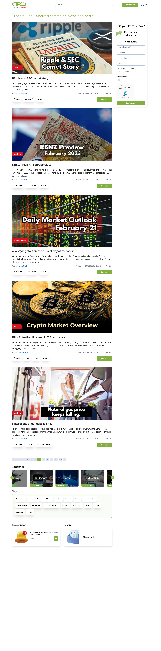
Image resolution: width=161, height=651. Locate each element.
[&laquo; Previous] (14, 459)
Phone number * (123, 77)
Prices (27, 358)
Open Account (130, 5)
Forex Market (46, 499)
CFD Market (36, 505)
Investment (18, 185)
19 (27, 459)
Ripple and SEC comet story (30, 78)
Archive (68, 525)
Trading (58, 499)
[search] (112, 5)
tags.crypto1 (29, 99)
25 (51, 459)
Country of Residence (125, 69)
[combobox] (119, 80)
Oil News (65, 505)
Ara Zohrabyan (24, 352)
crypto (40, 99)
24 (47, 459)
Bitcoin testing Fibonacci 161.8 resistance (38, 337)
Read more (104, 99)
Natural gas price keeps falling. (32, 423)
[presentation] (12, 477)
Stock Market (31, 185)
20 (31, 459)
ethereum (19, 512)
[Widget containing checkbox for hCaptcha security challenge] (125, 91)
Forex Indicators (89, 499)
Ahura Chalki (23, 93)
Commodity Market (44, 444)
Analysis (17, 99)
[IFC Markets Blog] (19, 5)
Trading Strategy (22, 505)
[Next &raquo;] (64, 459)
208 (60, 459)
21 (35, 459)
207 (56, 459)
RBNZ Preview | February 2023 (32, 164)
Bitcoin (36, 358)
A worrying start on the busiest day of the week (42, 251)
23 (43, 459)
